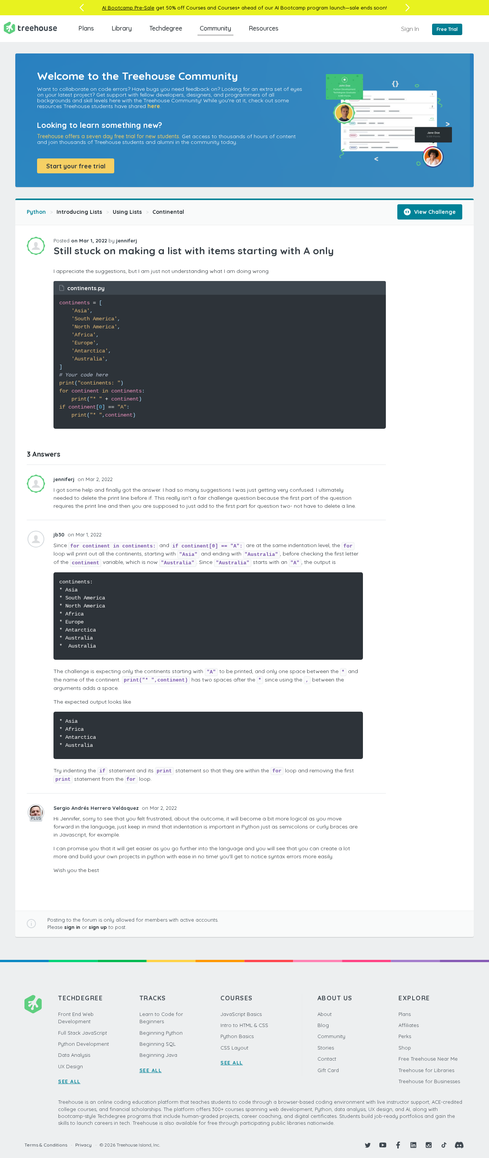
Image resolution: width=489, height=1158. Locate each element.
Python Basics (237, 1036)
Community (215, 28)
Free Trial (447, 29)
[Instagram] (428, 1145)
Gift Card (328, 1070)
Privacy (83, 1145)
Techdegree (165, 28)
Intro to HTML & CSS (244, 1025)
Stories (325, 1048)
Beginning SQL (157, 1044)
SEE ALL (69, 1081)
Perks (404, 1036)
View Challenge (434, 211)
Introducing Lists (79, 211)
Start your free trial (75, 166)
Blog (323, 1025)
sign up (98, 927)
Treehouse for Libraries (426, 1070)
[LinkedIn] (413, 1145)
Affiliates (408, 1025)
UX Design (70, 1066)
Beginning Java (158, 1055)
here (153, 106)
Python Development (83, 1044)
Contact (326, 1059)
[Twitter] (367, 1145)
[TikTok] (444, 1145)
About (324, 1014)
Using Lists (127, 211)
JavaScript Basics (241, 1014)
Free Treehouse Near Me (428, 1059)
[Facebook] (398, 1145)
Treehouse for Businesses (429, 1081)
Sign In (410, 28)
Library (122, 28)
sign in (72, 927)
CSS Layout (234, 1048)
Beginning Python (161, 1033)
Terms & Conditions (45, 1145)
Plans (86, 28)
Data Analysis (74, 1055)
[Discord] (459, 1145)
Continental (168, 211)
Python (36, 211)
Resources (264, 28)
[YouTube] (382, 1145)
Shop (404, 1048)
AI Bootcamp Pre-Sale (128, 8)
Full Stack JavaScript (82, 1033)
